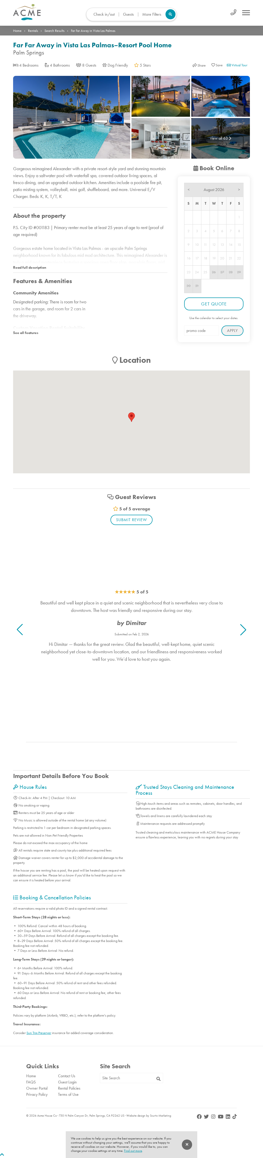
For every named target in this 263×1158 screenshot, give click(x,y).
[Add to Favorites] (217, 65)
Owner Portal (37, 1088)
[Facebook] (200, 1117)
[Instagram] (214, 1117)
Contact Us (66, 1076)
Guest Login (67, 1082)
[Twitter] (207, 1117)
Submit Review (131, 519)
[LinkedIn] (228, 1117)
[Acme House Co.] (53, 12)
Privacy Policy (37, 1094)
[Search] (158, 1079)
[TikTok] (234, 1117)
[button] (243, 629)
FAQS (31, 1082)
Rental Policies (69, 1088)
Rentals (33, 30)
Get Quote (214, 304)
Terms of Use (68, 1094)
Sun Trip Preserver (38, 1032)
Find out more (133, 1150)
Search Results (54, 30)
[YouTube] (221, 1117)
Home (17, 30)
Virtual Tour (239, 65)
